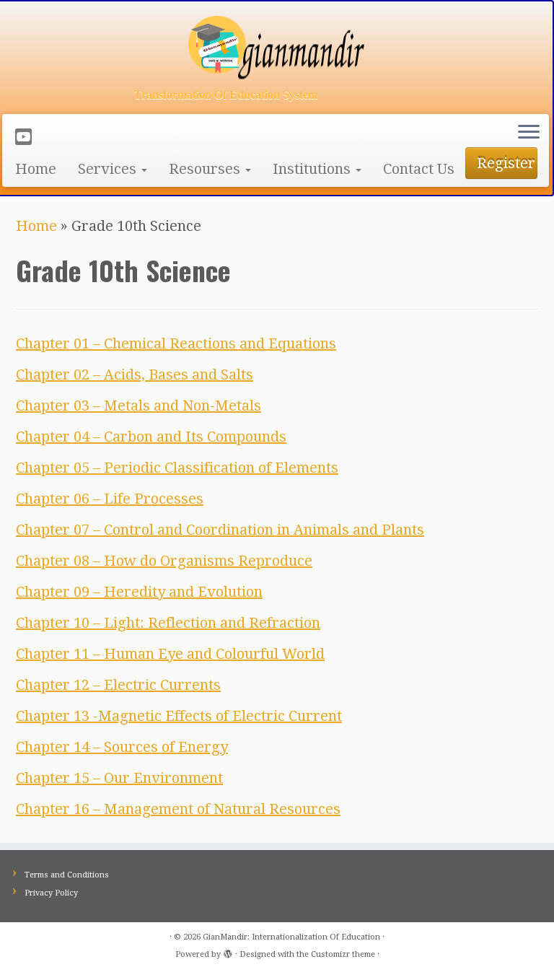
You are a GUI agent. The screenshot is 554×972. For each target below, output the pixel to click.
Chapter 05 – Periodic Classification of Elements (177, 467)
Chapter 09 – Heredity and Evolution (139, 591)
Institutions (313, 169)
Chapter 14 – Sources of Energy (122, 747)
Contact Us (418, 169)
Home (35, 169)
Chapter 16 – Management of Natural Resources (178, 809)
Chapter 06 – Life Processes (109, 498)
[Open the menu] (529, 133)
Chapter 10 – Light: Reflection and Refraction (168, 622)
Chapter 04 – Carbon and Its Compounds (151, 436)
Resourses (206, 169)
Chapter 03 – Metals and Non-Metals (138, 405)
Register (506, 163)
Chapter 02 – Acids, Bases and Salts (134, 374)
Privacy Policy (51, 893)
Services (109, 169)
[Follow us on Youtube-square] (28, 137)
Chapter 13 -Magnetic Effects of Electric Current (179, 715)
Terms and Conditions (67, 875)
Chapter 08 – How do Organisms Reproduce (164, 560)
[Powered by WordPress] (228, 952)
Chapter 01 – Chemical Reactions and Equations (176, 343)
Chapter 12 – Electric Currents (118, 684)
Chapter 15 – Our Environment (119, 778)
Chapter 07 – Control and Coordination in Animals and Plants (220, 529)
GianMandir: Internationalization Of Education (291, 937)
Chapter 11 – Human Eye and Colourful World (170, 653)
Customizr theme (343, 954)
